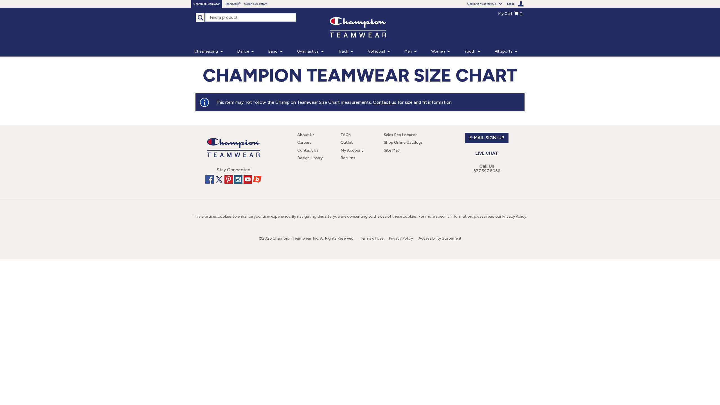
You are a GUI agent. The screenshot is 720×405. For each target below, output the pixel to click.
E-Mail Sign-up (486, 137)
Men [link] (408, 51)
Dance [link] (243, 51)
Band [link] (273, 51)
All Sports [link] (503, 51)
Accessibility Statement (440, 238)
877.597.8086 (486, 170)
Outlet (347, 142)
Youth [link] (469, 51)
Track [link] (343, 51)
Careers (304, 142)
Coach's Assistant (255, 4)
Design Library (310, 158)
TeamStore (232, 4)
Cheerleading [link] (206, 51)
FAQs (346, 134)
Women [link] (438, 51)
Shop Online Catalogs (403, 142)
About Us (305, 134)
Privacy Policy (514, 216)
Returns (348, 158)
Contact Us (307, 150)
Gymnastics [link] (308, 51)
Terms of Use (371, 238)
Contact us (384, 102)
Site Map (392, 150)
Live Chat (486, 153)
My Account (352, 150)
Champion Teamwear (207, 4)
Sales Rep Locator (400, 134)
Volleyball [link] (376, 51)
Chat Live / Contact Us (481, 4)
